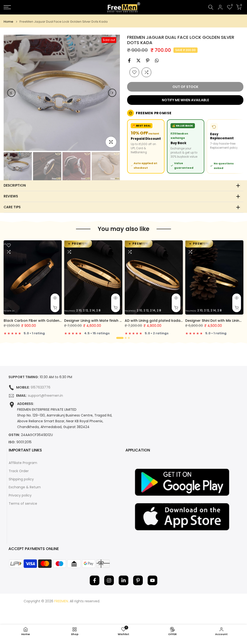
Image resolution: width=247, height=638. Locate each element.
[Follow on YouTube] (152, 580)
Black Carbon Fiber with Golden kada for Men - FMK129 (52, 320)
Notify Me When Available (185, 100)
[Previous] (11, 93)
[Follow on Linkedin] (123, 580)
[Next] (112, 93)
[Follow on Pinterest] (138, 580)
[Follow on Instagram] (109, 580)
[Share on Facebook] (129, 60)
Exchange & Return (25, 487)
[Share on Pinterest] (147, 60)
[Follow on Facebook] (94, 580)
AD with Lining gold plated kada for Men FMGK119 (167, 320)
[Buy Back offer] (185, 146)
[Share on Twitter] (138, 60)
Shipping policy (21, 479)
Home (8, 21)
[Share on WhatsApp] (157, 60)
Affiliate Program (23, 463)
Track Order (19, 471)
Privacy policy (20, 495)
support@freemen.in (45, 395)
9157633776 (40, 387)
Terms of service (23, 503)
